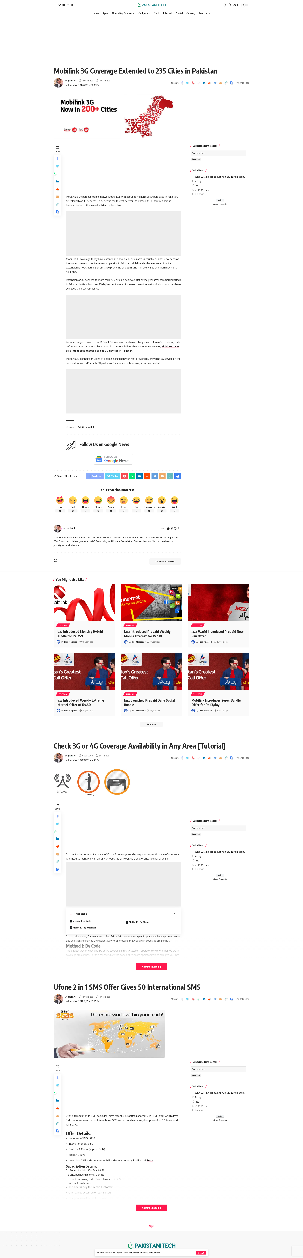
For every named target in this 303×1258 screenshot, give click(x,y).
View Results (220, 204)
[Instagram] (68, 5)
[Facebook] (56, 5)
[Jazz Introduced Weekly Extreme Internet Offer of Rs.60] (84, 671)
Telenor (199, 194)
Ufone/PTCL (202, 189)
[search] (229, 5)
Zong (198, 181)
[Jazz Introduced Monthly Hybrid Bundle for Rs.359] (84, 602)
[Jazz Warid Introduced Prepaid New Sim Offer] (218, 602)
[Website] (168, 528)
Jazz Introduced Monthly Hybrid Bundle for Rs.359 (80, 633)
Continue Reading (151, 966)
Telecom (63, 625)
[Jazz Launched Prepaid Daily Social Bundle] (151, 671)
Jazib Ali (72, 80)
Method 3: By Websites (84, 927)
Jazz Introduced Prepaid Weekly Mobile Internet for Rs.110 (147, 633)
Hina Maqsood (70, 642)
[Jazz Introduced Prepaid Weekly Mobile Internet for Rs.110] (151, 602)
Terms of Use (153, 1252)
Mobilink (90, 427)
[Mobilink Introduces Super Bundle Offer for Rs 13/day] (218, 671)
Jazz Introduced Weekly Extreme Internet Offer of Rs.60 (80, 702)
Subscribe (196, 159)
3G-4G (81, 427)
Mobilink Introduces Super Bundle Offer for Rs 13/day (216, 702)
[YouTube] (64, 5)
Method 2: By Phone (139, 922)
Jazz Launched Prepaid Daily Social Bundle (149, 702)
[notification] (224, 5)
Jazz (197, 185)
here (150, 1160)
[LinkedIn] (72, 5)
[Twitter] (60, 5)
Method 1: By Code (82, 921)
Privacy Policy (136, 1252)
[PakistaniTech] (151, 5)
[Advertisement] (151, 40)
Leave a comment (167, 561)
